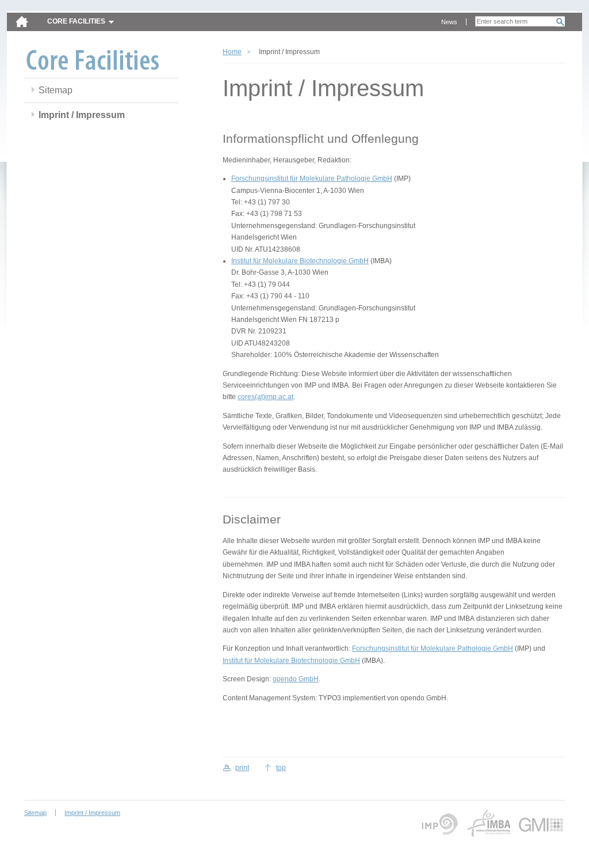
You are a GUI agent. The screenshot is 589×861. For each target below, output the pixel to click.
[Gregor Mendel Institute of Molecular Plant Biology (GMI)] (541, 823)
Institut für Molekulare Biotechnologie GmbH (300, 261)
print (242, 767)
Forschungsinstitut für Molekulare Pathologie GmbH (311, 179)
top (281, 767)
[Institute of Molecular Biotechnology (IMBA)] (488, 823)
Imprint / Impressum (82, 115)
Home (232, 51)
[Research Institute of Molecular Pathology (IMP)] (438, 823)
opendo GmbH (296, 679)
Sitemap (55, 90)
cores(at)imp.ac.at (265, 397)
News (449, 21)
